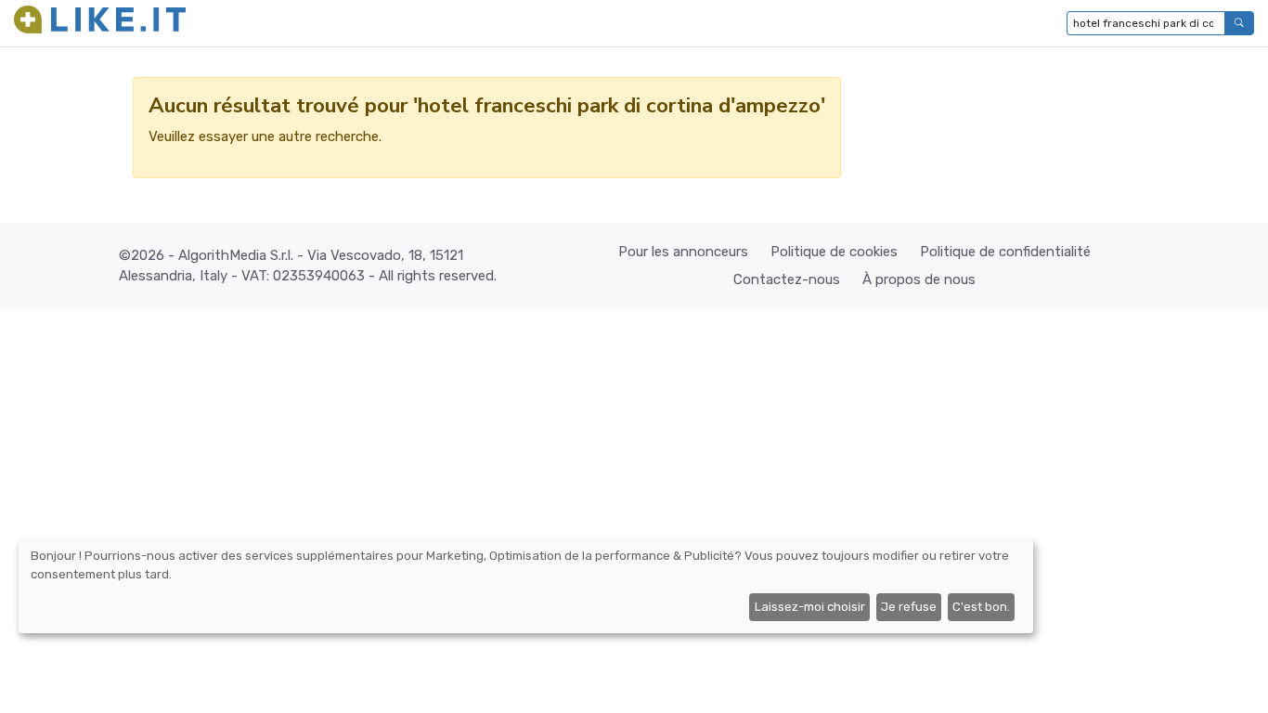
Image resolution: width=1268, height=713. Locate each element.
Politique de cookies (834, 251)
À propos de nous (919, 279)
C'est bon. (981, 607)
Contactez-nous (786, 279)
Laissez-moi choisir (810, 607)
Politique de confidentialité (1005, 251)
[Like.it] (100, 23)
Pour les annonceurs (683, 251)
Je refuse (909, 607)
